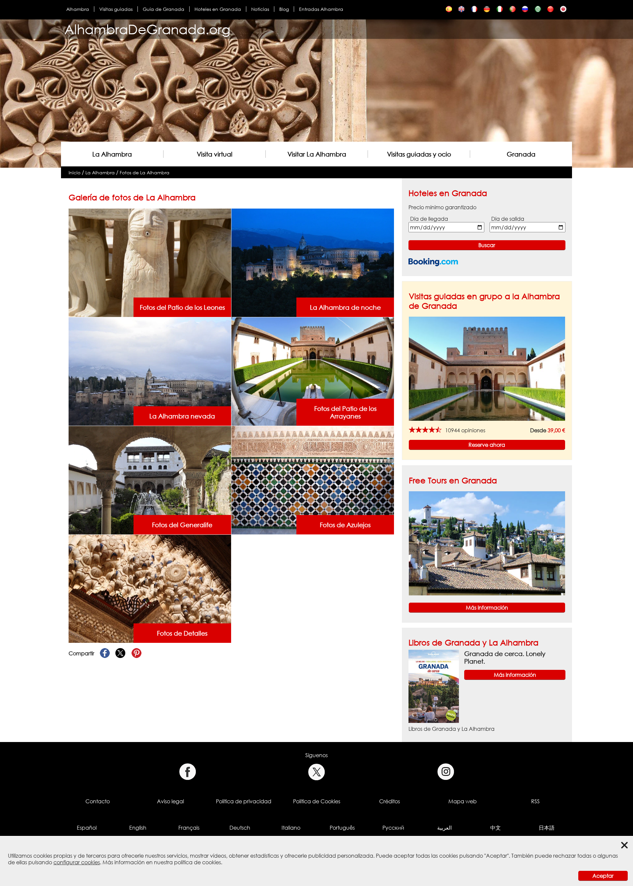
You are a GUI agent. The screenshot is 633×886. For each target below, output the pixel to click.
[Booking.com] (433, 262)
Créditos (389, 801)
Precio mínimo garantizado (442, 207)
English (137, 827)
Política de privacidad (243, 801)
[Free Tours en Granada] (487, 542)
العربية (444, 827)
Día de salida (507, 218)
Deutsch (239, 827)
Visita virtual (214, 154)
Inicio (74, 172)
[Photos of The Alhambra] (461, 11)
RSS (535, 801)
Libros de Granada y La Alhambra (473, 642)
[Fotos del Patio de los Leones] (150, 262)
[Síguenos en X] (316, 771)
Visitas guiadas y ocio (419, 154)
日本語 (547, 827)
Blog (284, 9)
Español (87, 827)
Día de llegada (429, 218)
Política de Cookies (316, 801)
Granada (521, 154)
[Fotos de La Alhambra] (448, 11)
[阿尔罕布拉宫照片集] (550, 11)
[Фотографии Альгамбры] (525, 11)
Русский (393, 827)
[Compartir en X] (120, 653)
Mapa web (462, 801)
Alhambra (77, 9)
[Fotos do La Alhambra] (512, 11)
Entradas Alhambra (321, 9)
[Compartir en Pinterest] (136, 653)
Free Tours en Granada (453, 480)
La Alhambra (112, 154)
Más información (487, 607)
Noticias (260, 9)
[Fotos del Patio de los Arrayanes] (312, 371)
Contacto (97, 801)
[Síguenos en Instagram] (445, 771)
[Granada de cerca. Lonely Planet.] (433, 686)
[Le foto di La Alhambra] (499, 11)
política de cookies (197, 862)
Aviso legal (170, 801)
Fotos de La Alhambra (144, 172)
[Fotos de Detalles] (150, 588)
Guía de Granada (163, 9)
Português (342, 827)
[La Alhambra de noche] (312, 262)
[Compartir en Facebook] (105, 653)
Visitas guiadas (116, 9)
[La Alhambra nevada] (150, 371)
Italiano (291, 827)
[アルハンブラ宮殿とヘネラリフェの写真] (563, 11)
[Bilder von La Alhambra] (486, 11)
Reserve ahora (486, 445)
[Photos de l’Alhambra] (474, 11)
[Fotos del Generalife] (150, 479)
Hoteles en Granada (218, 9)
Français (188, 827)
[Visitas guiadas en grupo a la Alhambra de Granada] (487, 368)
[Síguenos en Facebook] (187, 771)
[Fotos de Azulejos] (312, 479)
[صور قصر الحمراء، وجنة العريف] (537, 11)
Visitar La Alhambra (316, 154)
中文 (495, 827)
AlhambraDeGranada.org (147, 29)
